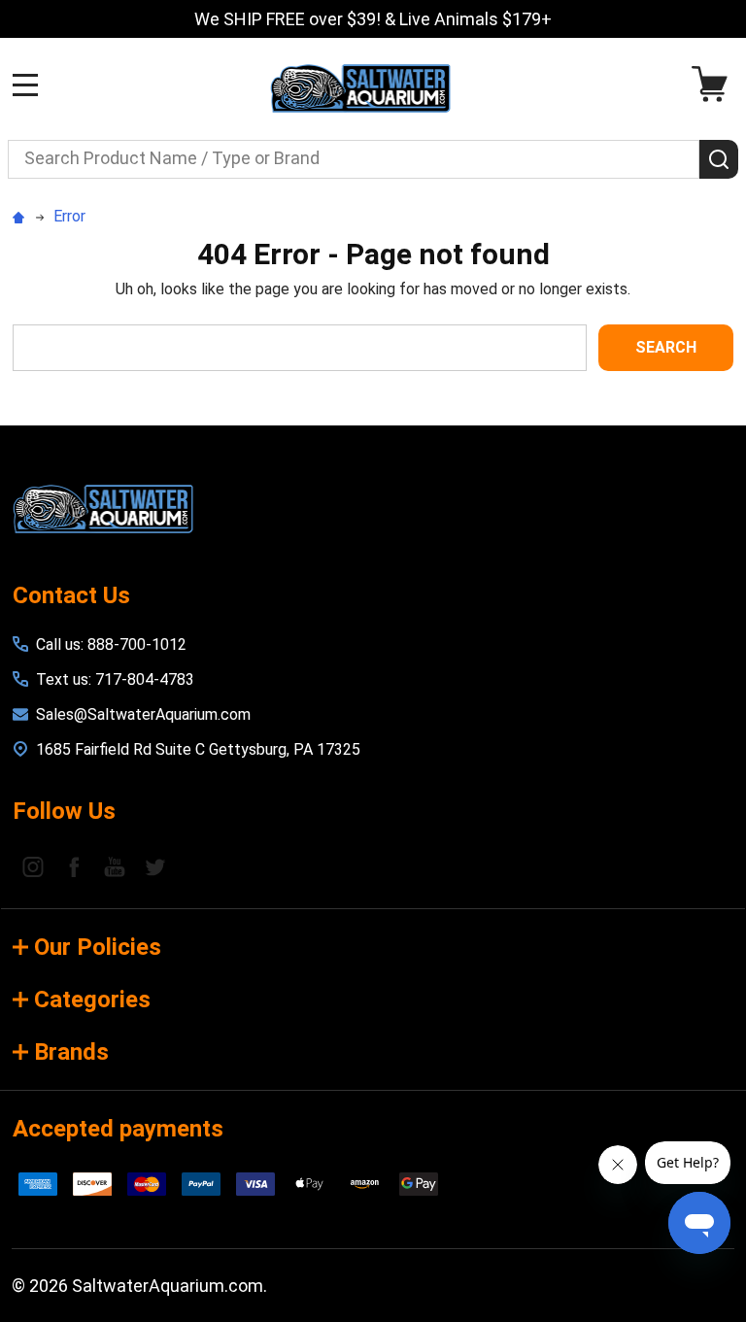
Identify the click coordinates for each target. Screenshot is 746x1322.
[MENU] (25, 84)
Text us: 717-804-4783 (115, 679)
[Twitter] (155, 866)
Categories (92, 999)
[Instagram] (33, 866)
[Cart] (714, 84)
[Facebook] (73, 866)
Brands (71, 1052)
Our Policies (97, 947)
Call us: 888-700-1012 (111, 644)
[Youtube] (114, 866)
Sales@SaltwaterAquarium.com (143, 714)
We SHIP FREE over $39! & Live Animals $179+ (373, 19)
